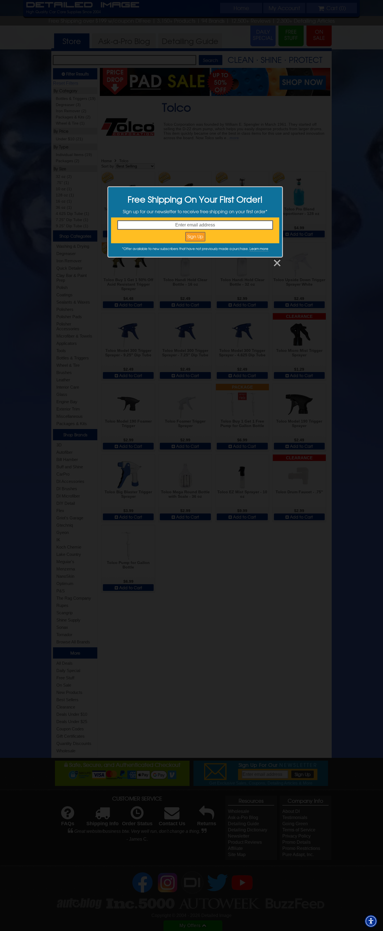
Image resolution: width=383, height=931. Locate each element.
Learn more (259, 248)
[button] (371, 921)
